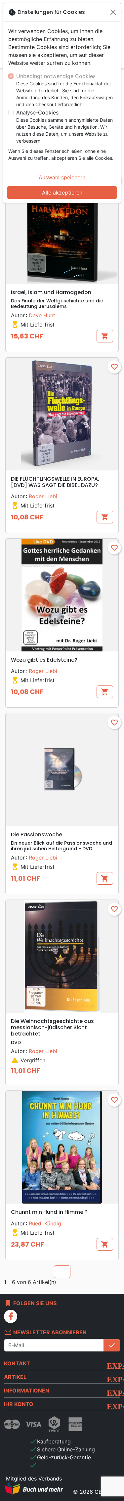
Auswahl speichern (62, 177)
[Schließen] (113, 12)
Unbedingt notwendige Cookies (56, 76)
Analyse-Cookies (37, 112)
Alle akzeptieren (62, 192)
